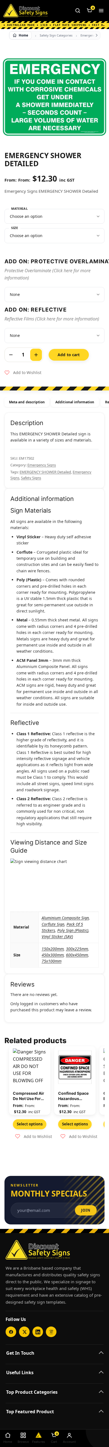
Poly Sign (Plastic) (72, 930)
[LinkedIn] (37, 1332)
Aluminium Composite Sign (65, 917)
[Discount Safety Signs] (25, 10)
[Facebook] (11, 1332)
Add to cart (69, 354)
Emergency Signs (41, 464)
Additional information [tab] (74, 402)
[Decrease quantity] (11, 355)
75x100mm (51, 961)
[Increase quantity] (36, 355)
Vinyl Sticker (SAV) (57, 936)
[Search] (77, 10)
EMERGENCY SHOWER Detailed (45, 471)
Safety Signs (31, 477)
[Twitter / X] (24, 1332)
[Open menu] (101, 10)
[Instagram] (51, 1332)
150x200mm (53, 948)
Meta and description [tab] (27, 402)
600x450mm (77, 955)
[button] (22, 373)
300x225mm (77, 948)
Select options (29, 1124)
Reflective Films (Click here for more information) (51, 319)
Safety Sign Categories (56, 35)
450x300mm (53, 955)
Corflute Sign (53, 924)
